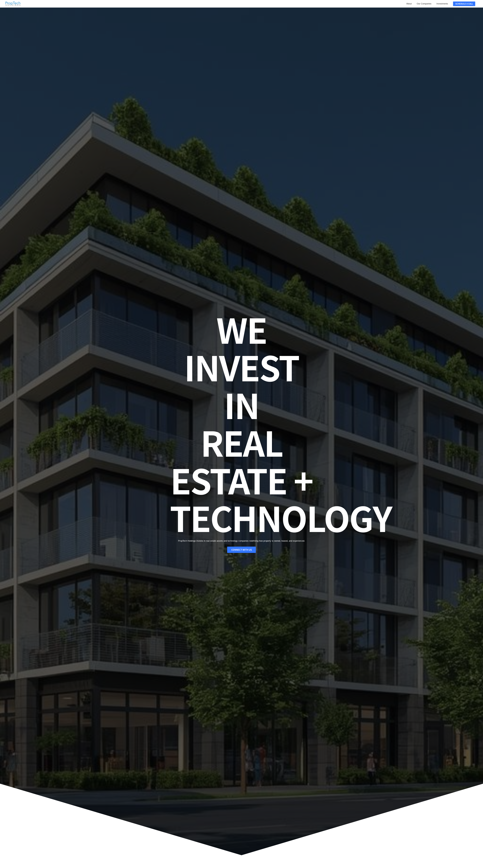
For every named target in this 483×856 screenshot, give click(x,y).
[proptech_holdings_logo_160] (13, 3)
